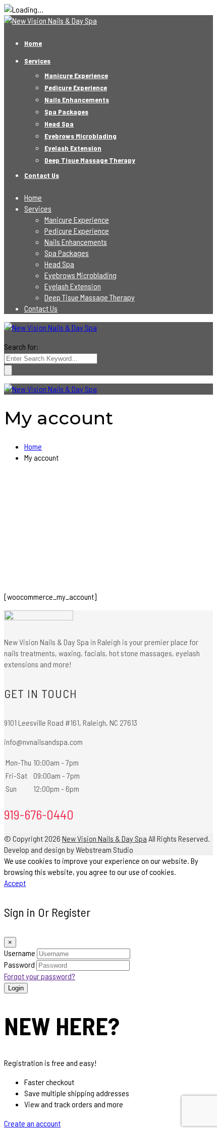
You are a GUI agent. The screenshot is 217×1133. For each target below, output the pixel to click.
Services (37, 60)
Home (33, 43)
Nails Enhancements (76, 99)
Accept (15, 883)
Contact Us (41, 175)
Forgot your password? (39, 976)
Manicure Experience (76, 75)
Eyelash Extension (72, 148)
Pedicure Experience (75, 87)
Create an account (32, 1123)
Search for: (21, 346)
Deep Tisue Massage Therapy (89, 160)
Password (19, 964)
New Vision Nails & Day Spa (104, 838)
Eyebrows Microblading (80, 136)
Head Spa (59, 123)
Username (19, 953)
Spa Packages (66, 111)
